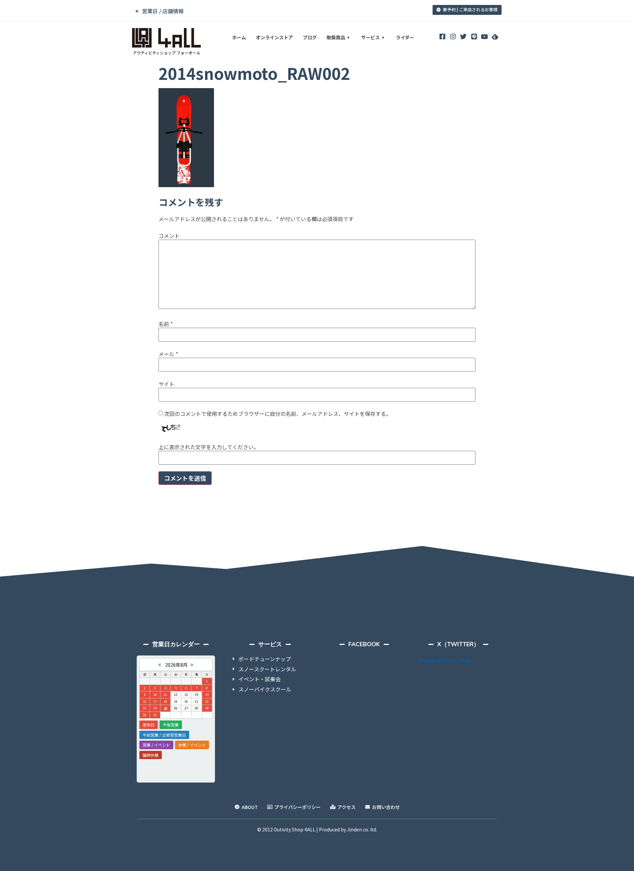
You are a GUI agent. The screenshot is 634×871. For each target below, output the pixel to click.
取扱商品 (336, 37)
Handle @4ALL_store (445, 660)
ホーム (239, 37)
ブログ (310, 37)
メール (168, 353)
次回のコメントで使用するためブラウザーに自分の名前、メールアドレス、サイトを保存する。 (277, 413)
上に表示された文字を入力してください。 (208, 447)
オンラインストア (274, 37)
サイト (166, 383)
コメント (169, 235)
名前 (165, 323)
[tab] (271, 11)
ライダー (405, 37)
